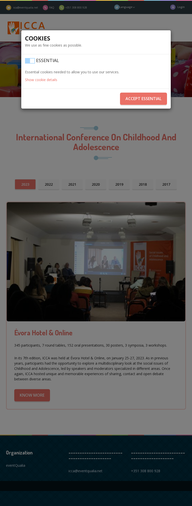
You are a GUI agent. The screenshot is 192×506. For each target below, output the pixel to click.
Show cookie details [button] (41, 79)
